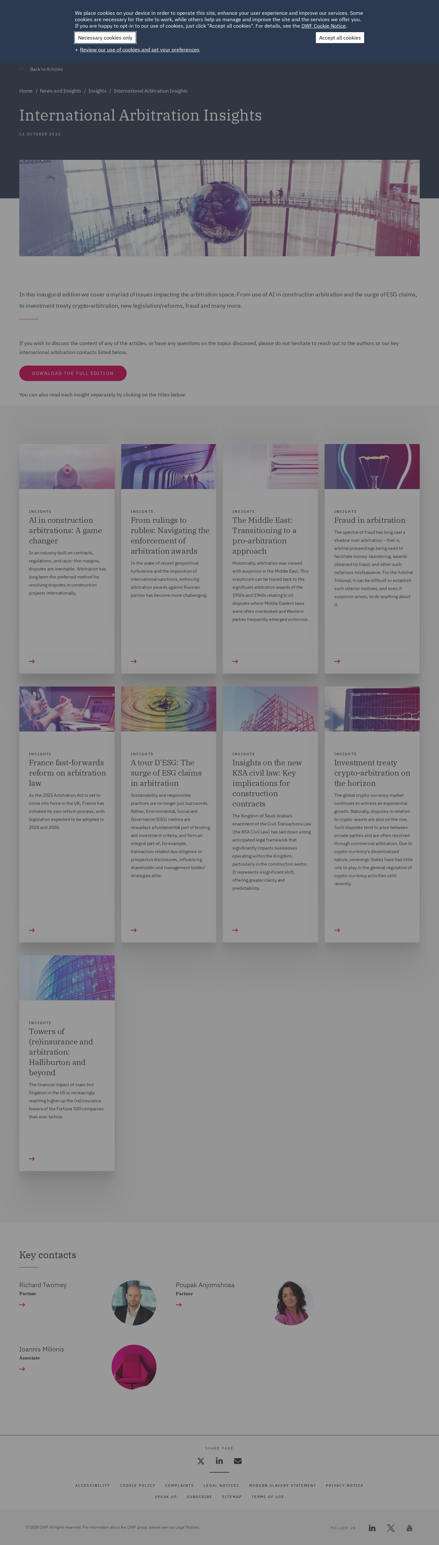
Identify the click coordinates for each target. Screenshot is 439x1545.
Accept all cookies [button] (340, 37)
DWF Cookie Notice (323, 26)
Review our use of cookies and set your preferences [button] (140, 49)
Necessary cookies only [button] (105, 37)
